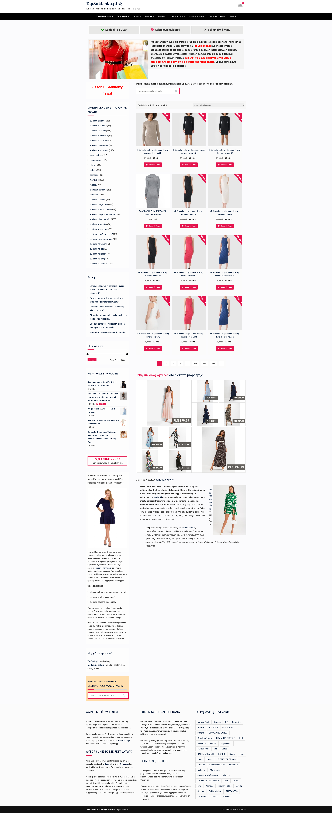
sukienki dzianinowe (99, 145)
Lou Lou (201, 764)
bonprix (201, 733)
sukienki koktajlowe (99, 135)
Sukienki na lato (178, 16)
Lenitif (209, 759)
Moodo (236, 780)
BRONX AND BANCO (218, 733)
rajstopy (93, 185)
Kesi (242, 754)
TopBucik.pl (93, 661)
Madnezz (233, 764)
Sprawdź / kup (154, 165)
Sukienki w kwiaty (219, 29)
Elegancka (124, 764)
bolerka (93, 170)
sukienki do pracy (98, 130)
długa (107, 764)
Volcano (226, 796)
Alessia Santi (203, 722)
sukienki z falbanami (99, 150)
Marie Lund (215, 770)
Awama (217, 722)
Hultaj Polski (203, 749)
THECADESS (232, 791)
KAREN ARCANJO (206, 754)
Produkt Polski (224, 786)
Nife (199, 786)
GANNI (213, 743)
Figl (241, 738)
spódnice (94, 194)
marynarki (94, 180)
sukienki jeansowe (98, 125)
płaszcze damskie (98, 190)
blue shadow (228, 727)
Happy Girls (226, 743)
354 (195, 363)
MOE (226, 780)
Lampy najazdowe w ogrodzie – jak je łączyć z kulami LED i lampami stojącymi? (107, 289)
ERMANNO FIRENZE (225, 738)
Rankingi (161, 16)
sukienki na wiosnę (98, 244)
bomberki (94, 175)
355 (204, 363)
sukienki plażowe (98, 121)
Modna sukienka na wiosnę (211, 499)
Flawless (202, 743)
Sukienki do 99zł (116, 29)
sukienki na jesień (98, 254)
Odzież (136, 16)
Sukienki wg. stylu (103, 16)
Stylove (201, 791)
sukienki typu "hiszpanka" (101, 234)
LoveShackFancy (217, 764)
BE (226, 722)
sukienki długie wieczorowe (102, 214)
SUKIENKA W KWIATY (164, 480)
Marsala (226, 775)
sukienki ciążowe (98, 199)
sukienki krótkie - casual (101, 209)
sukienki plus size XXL (100, 219)
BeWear (201, 727)
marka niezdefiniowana (208, 775)
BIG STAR (213, 727)
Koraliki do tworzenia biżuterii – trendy (107, 332)
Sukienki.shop (215, 791)
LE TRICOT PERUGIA (226, 759)
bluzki (92, 165)
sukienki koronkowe (99, 140)
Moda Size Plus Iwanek (208, 780)
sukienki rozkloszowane (101, 239)
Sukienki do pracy (196, 16)
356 (213, 363)
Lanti (200, 759)
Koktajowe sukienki (167, 29)
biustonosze (95, 160)
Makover (201, 770)
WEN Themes (241, 809)
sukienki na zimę (97, 259)
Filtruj (92, 360)
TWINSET (202, 796)
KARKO (221, 754)
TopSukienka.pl (188, 527)
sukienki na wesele (98, 263)
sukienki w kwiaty (98, 224)
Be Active (236, 722)
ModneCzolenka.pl (96, 665)
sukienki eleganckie (99, 204)
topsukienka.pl (123, 740)
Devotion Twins (205, 738)
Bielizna (148, 16)
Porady (233, 16)
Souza (239, 786)
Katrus (232, 754)
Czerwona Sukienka (217, 16)
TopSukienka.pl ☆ (104, 3)
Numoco (209, 786)
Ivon (215, 749)
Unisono (214, 796)
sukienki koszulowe (99, 229)
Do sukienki (122, 16)
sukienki (158, 497)
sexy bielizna (96, 155)
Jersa (224, 749)
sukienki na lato (97, 249)
